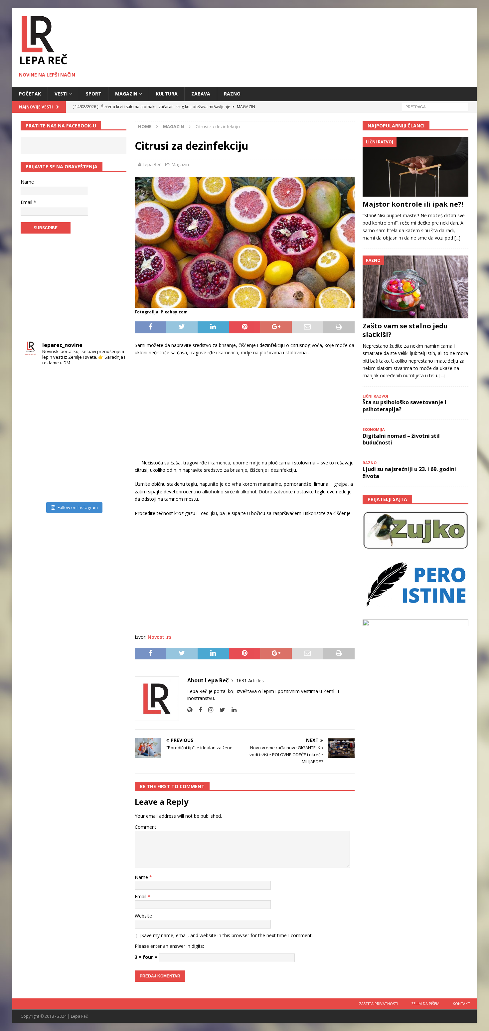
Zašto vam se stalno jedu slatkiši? (405, 330)
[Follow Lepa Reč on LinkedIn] (232, 710)
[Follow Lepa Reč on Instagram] (208, 710)
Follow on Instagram (78, 507)
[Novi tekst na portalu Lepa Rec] (61, 460)
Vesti (61, 93)
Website (143, 916)
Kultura (167, 93)
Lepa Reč (152, 164)
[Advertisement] (245, 409)
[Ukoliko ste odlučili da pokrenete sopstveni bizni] (86, 460)
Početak (30, 93)
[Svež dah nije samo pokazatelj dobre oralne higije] (61, 409)
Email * (28, 202)
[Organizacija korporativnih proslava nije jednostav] (86, 435)
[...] (457, 238)
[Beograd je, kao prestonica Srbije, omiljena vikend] (86, 486)
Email (141, 896)
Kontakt (461, 1003)
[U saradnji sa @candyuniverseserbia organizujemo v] (112, 435)
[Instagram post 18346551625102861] (112, 383)
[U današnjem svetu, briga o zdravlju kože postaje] (61, 383)
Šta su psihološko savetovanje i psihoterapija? (404, 406)
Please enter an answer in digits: (169, 946)
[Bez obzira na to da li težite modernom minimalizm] (35, 435)
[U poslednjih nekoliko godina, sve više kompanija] (112, 460)
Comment (145, 827)
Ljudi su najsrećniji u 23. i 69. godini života (409, 472)
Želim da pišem (425, 1003)
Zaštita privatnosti (378, 1003)
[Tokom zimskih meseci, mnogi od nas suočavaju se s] (61, 435)
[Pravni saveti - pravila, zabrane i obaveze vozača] (112, 409)
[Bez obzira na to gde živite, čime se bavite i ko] (35, 383)
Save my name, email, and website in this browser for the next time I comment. (227, 935)
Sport (93, 93)
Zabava (200, 93)
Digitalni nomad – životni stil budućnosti (401, 439)
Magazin (126, 93)
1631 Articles (250, 680)
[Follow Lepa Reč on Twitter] (220, 710)
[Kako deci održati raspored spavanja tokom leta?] (35, 486)
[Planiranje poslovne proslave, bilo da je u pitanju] (86, 409)
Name (142, 877)
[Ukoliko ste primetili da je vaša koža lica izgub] (35, 409)
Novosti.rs (159, 637)
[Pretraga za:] (435, 106)
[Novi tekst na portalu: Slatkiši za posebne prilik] (35, 460)
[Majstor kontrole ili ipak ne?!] (415, 167)
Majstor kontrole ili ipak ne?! (413, 204)
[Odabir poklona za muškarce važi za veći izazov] (112, 486)
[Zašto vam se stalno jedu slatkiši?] (415, 287)
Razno (232, 93)
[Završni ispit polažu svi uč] (86, 383)
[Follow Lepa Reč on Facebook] (198, 710)
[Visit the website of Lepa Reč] (189, 710)
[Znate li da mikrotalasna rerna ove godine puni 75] (61, 486)
